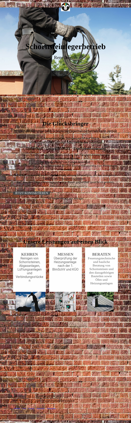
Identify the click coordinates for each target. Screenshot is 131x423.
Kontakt (31, 408)
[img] (65, 6)
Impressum (41, 408)
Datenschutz (51, 408)
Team (24, 408)
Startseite (17, 408)
